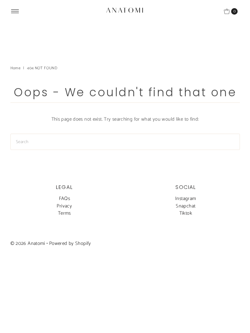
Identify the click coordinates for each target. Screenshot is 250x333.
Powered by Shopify (70, 243)
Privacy (64, 206)
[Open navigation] (15, 11)
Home (15, 68)
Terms (64, 213)
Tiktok (185, 213)
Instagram (185, 198)
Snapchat (185, 206)
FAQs (64, 198)
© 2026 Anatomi (27, 243)
